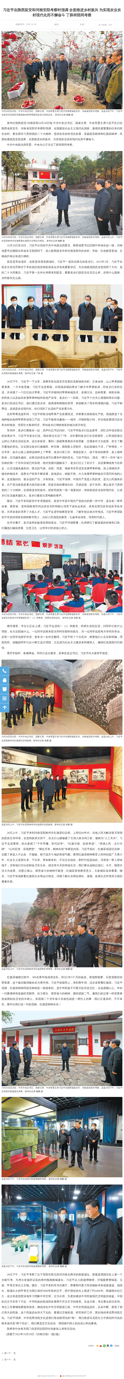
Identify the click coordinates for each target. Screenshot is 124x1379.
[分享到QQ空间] (97, 1346)
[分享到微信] (104, 1346)
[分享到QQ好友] (108, 1346)
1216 (117, 1346)
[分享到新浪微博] (101, 1346)
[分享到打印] (111, 1346)
